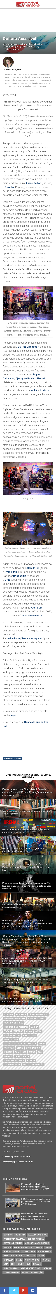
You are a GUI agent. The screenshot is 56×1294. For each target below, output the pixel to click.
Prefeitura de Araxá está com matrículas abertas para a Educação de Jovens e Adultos (35, 1216)
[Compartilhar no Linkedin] (32, 1290)
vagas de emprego (13, 1031)
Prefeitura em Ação (33, 1065)
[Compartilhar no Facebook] (4, 1290)
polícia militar (12, 1035)
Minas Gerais (11, 1040)
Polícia (8, 1052)
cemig (20, 1048)
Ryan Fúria (11, 571)
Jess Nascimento (32, 615)
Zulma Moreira (12, 1065)
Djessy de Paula (25, 378)
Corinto (9, 187)
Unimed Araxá (22, 1056)
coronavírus (33, 1048)
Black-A (41, 378)
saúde (32, 1052)
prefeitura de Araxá (14, 1019)
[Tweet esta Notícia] (14, 1290)
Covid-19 (8, 1014)
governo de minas (13, 1023)
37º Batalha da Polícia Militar (20, 1044)
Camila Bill (33, 568)
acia (17, 1052)
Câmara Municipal (38, 1014)
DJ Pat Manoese (27, 346)
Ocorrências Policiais (16, 1027)
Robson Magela (36, 1019)
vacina (34, 1027)
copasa (31, 1060)
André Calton (33, 183)
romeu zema (29, 1035)
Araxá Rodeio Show (14, 1060)
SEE (24, 1052)
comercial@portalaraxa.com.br (17, 1162)
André (33, 390)
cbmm (38, 1031)
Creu (7, 579)
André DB (36, 607)
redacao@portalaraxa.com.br (16, 1157)
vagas (42, 1044)
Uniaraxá (9, 1048)
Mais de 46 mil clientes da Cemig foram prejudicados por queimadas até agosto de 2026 (35, 1186)
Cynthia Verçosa (12, 69)
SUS (40, 1052)
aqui (13, 715)
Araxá (29, 1031)
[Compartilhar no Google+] (23, 1290)
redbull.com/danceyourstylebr (24, 638)
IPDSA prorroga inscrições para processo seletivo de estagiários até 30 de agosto (35, 1201)
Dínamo (8, 1056)
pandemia (21, 1014)
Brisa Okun (19, 575)
